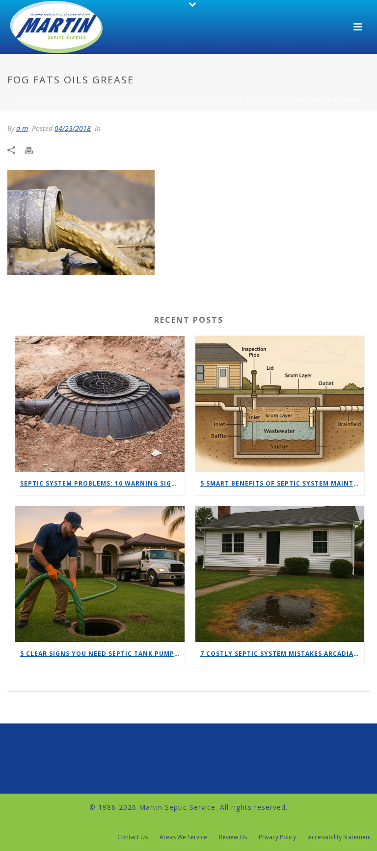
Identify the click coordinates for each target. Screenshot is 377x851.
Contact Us (132, 837)
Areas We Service (183, 837)
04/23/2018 (72, 128)
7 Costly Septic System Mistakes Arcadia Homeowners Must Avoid (282, 653)
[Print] (34, 149)
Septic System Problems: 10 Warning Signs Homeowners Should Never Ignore (102, 483)
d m (22, 128)
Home (24, 100)
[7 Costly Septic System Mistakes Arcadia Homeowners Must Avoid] (280, 574)
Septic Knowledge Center (82, 100)
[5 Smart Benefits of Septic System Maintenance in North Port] (280, 404)
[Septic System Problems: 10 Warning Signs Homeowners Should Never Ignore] (100, 404)
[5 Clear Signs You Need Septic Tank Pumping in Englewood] (100, 574)
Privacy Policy (277, 837)
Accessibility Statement (339, 837)
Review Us (233, 837)
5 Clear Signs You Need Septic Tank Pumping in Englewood (102, 653)
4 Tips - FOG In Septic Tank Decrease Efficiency (208, 100)
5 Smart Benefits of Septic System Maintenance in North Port (282, 483)
